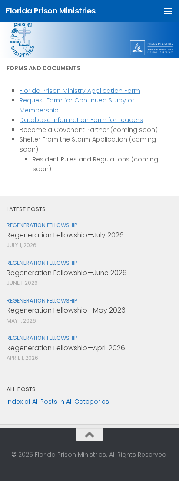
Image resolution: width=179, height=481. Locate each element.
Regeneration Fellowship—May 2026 (66, 310)
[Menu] (168, 11)
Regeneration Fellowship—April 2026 (66, 348)
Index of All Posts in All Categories (58, 401)
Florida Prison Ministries (51, 10)
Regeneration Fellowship (42, 225)
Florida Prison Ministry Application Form (80, 90)
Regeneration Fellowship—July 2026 (65, 235)
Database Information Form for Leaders (81, 119)
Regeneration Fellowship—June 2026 (67, 273)
